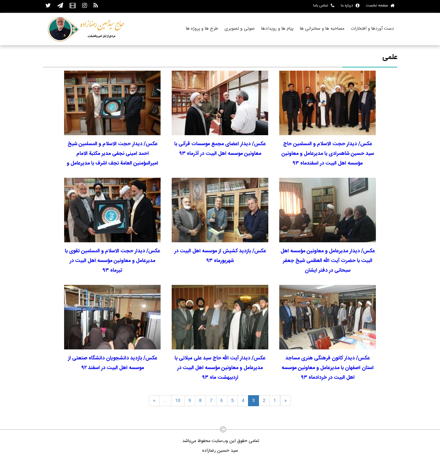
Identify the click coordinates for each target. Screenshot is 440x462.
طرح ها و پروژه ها (202, 29)
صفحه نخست (377, 5)
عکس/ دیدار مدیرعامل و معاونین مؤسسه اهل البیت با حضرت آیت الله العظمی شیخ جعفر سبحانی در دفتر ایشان (328, 261)
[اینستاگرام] (84, 6)
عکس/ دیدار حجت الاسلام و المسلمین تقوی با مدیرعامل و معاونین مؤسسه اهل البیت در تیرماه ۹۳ (112, 261)
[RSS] (95, 6)
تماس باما (320, 5)
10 (177, 401)
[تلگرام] (60, 6)
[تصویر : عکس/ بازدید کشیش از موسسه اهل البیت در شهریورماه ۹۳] (220, 210)
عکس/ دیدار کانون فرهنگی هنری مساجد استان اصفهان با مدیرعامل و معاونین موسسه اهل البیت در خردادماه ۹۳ (328, 368)
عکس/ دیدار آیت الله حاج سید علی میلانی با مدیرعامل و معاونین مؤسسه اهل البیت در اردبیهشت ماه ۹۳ (220, 368)
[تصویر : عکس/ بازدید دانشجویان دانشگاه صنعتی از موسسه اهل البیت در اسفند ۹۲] (112, 317)
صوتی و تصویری (240, 29)
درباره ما (347, 5)
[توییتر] (48, 6)
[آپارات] (73, 6)
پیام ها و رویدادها (277, 29)
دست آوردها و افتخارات (372, 29)
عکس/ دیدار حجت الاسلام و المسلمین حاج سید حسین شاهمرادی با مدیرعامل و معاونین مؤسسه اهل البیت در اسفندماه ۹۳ (328, 154)
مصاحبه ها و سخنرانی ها (322, 29)
